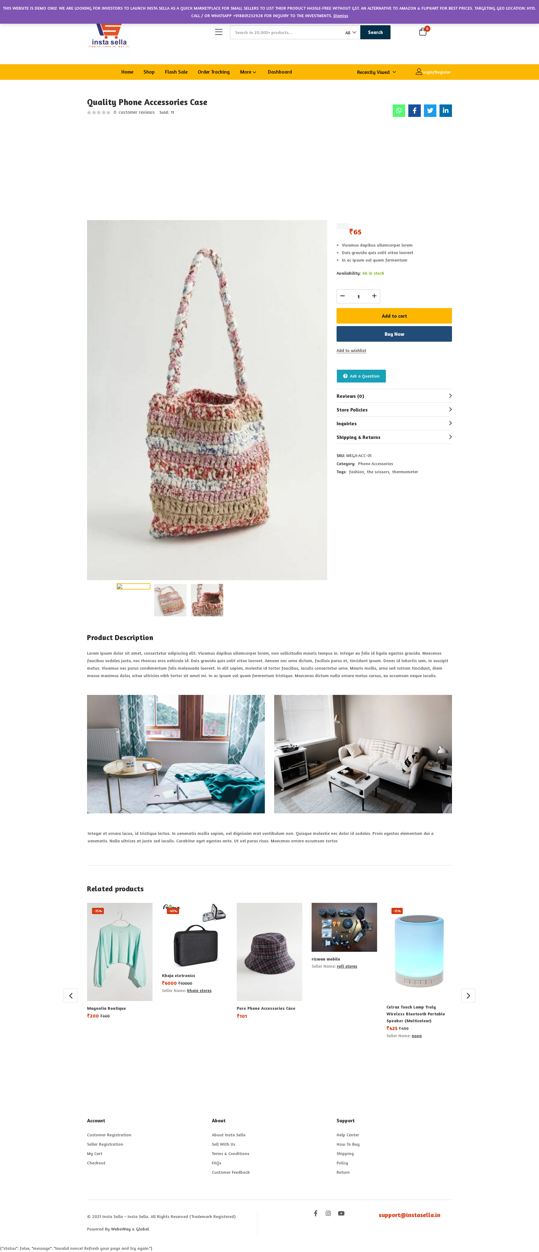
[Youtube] (341, 1213)
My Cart (94, 1153)
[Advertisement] (269, 171)
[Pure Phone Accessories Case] (269, 952)
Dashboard (280, 72)
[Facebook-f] (315, 1213)
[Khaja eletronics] (194, 935)
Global (142, 1228)
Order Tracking (214, 72)
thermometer (405, 471)
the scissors (378, 471)
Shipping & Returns (359, 437)
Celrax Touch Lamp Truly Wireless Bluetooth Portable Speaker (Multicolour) (415, 1013)
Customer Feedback (231, 1172)
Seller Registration (105, 1144)
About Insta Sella (228, 1134)
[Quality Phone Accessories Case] (399, 110)
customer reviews (134, 112)
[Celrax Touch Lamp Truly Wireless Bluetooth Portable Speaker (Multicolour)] (419, 951)
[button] (350, 33)
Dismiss (340, 15)
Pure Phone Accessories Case (266, 1008)
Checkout (96, 1162)
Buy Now (394, 334)
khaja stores (199, 990)
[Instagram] (328, 1213)
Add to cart (394, 316)
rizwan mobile (326, 958)
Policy (342, 1162)
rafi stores (347, 966)
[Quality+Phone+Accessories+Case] (430, 110)
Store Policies (352, 410)
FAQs (216, 1162)
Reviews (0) (350, 396)
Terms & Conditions (230, 1153)
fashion (356, 471)
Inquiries (347, 423)
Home (127, 72)
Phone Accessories (375, 463)
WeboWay (121, 1228)
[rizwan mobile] (344, 927)
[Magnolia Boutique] (120, 952)
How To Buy (348, 1144)
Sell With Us (223, 1144)
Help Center (348, 1134)
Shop (149, 72)
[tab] (394, 395)
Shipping (345, 1153)
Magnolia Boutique (106, 1008)
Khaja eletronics (178, 975)
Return (343, 1172)
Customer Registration (109, 1134)
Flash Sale (176, 72)
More (246, 72)
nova (417, 1035)
